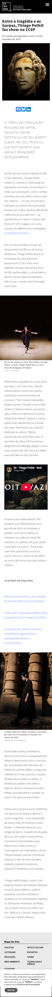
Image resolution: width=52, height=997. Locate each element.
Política (9, 947)
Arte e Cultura (35, 947)
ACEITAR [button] (11, 990)
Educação (9, 956)
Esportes (32, 952)
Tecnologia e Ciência (34, 962)
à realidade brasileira (16, 233)
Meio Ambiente (12, 961)
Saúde (30, 956)
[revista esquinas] (16, 6)
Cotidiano (10, 952)
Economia (9, 968)
